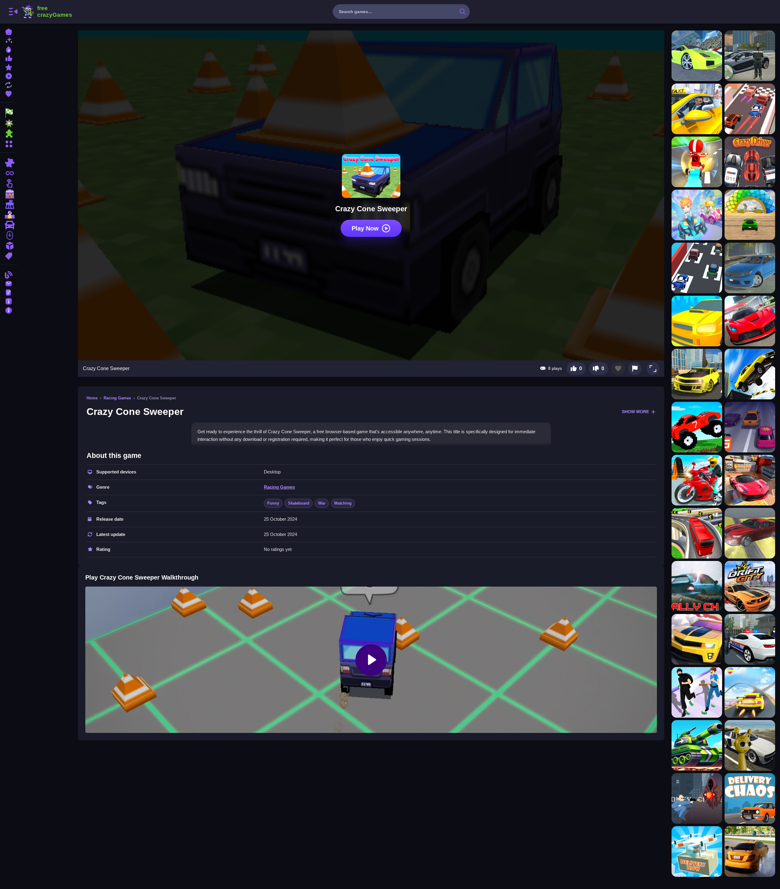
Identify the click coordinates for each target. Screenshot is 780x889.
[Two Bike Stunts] (697, 480)
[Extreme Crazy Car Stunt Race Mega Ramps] (750, 215)
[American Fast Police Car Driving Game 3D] (750, 639)
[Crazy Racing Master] (750, 109)
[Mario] (8, 214)
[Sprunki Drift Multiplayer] (750, 745)
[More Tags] (8, 255)
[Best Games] (8, 49)
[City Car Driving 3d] (697, 374)
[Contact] (8, 283)
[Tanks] (697, 745)
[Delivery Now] (697, 851)
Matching (343, 503)
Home (92, 398)
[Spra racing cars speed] (750, 851)
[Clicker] (8, 183)
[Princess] (8, 194)
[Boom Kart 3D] (697, 215)
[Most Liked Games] (8, 57)
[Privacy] (8, 309)
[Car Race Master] (750, 321)
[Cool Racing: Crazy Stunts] (697, 55)
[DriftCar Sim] (697, 639)
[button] (653, 368)
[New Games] (8, 40)
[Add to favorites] (618, 368)
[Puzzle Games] (8, 133)
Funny (273, 503)
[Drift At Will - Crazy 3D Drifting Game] (697, 162)
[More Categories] (8, 143)
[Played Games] (8, 75)
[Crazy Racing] (697, 268)
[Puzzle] (8, 163)
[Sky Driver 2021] (750, 480)
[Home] (8, 31)
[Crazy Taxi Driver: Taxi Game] (697, 109)
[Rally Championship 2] (697, 586)
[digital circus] (8, 204)
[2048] (8, 246)
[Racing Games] (8, 113)
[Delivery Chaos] (750, 798)
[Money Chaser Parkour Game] (697, 798)
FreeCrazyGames (47, 11)
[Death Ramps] (750, 374)
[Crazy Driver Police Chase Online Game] (750, 162)
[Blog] (8, 274)
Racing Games (117, 398)
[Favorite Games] (8, 93)
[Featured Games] (8, 66)
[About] (8, 300)
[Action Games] (8, 123)
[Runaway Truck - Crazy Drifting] (697, 321)
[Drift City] (750, 586)
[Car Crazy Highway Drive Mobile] (750, 427)
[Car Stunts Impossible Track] (750, 692)
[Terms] (8, 291)
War (321, 503)
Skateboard (298, 503)
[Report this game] (635, 368)
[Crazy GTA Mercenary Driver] (750, 55)
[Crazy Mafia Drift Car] (750, 268)
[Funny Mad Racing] (697, 427)
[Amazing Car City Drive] (750, 533)
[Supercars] (8, 225)
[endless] (8, 173)
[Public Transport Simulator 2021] (697, 533)
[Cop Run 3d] (697, 692)
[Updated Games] (8, 84)
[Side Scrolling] (8, 235)
